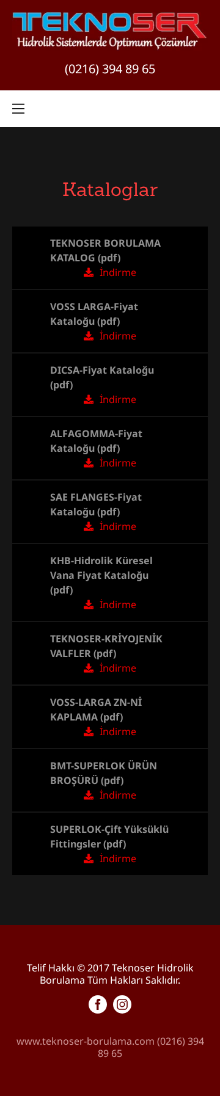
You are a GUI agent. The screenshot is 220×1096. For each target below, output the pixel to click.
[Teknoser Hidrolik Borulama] (110, 30)
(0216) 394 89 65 (110, 68)
